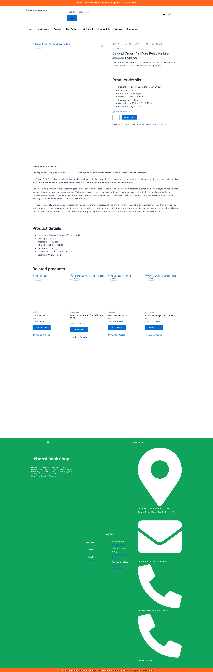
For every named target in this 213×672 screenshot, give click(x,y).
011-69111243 (161, 611)
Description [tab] (38, 166)
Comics (118, 29)
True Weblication (145, 670)
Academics (43, 29)
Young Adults (104, 29)
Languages (132, 29)
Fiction (56, 29)
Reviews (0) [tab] (52, 166)
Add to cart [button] (41, 327)
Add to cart (129, 117)
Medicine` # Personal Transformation (152, 124)
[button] (102, 46)
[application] (92, 29)
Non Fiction (71, 29)
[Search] (72, 18)
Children (87, 29)
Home (30, 29)
